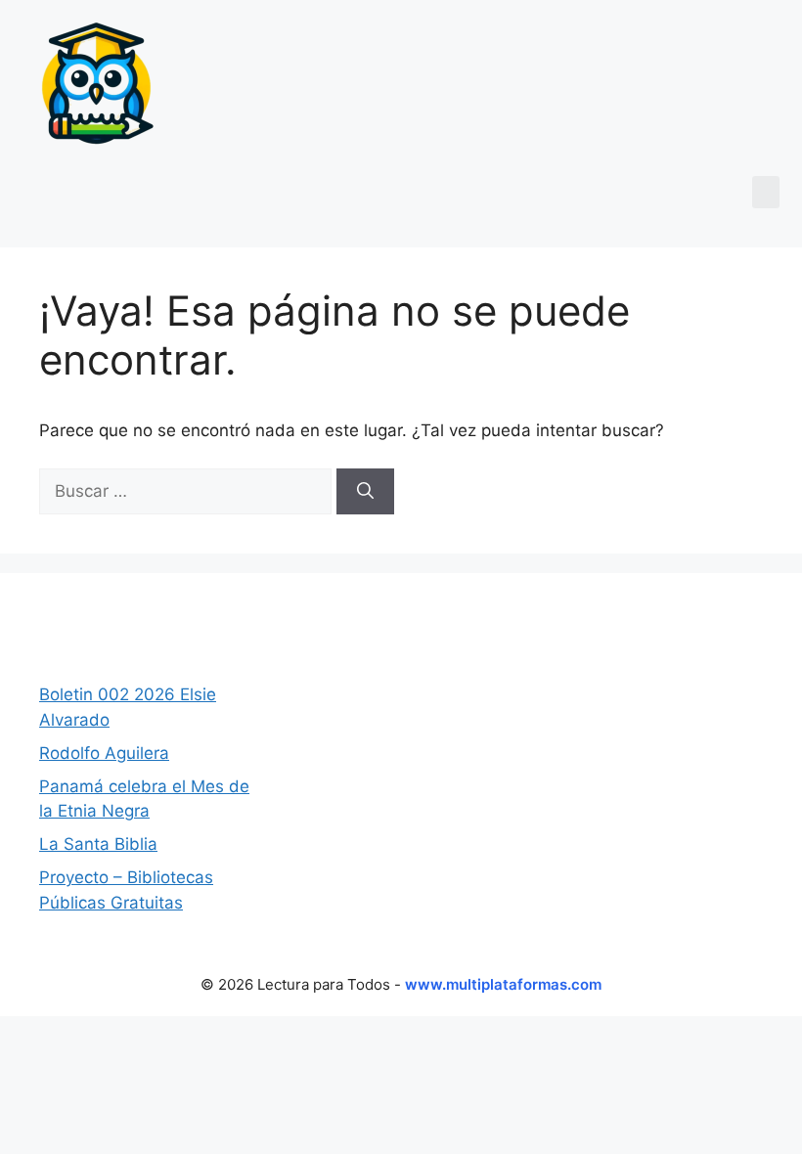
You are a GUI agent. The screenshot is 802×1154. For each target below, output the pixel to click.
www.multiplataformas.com (503, 984)
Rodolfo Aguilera (104, 753)
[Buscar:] (187, 491)
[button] (766, 192)
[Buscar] (365, 491)
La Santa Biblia (98, 844)
